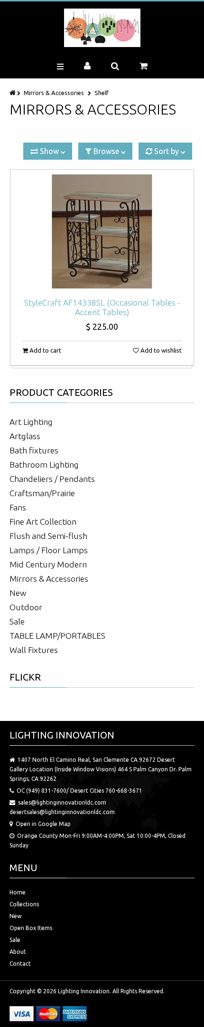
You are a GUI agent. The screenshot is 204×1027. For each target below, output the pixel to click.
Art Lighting (31, 421)
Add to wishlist (160, 350)
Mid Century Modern (48, 564)
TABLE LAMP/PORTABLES (57, 635)
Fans (17, 507)
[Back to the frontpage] (13, 92)
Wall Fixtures (33, 649)
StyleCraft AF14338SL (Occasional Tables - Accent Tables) (102, 307)
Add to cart (44, 350)
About (17, 952)
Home (17, 892)
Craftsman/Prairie (42, 493)
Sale (17, 621)
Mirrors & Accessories (54, 92)
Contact (20, 963)
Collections (24, 904)
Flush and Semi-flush (48, 535)
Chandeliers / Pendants (52, 478)
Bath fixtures (33, 450)
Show (49, 151)
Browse (106, 151)
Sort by (166, 151)
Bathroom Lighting (44, 464)
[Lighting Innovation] (102, 28)
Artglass (24, 436)
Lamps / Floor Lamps (48, 550)
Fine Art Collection (42, 521)
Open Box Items (30, 928)
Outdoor (25, 607)
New (18, 592)
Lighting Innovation (84, 991)
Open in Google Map (43, 824)
